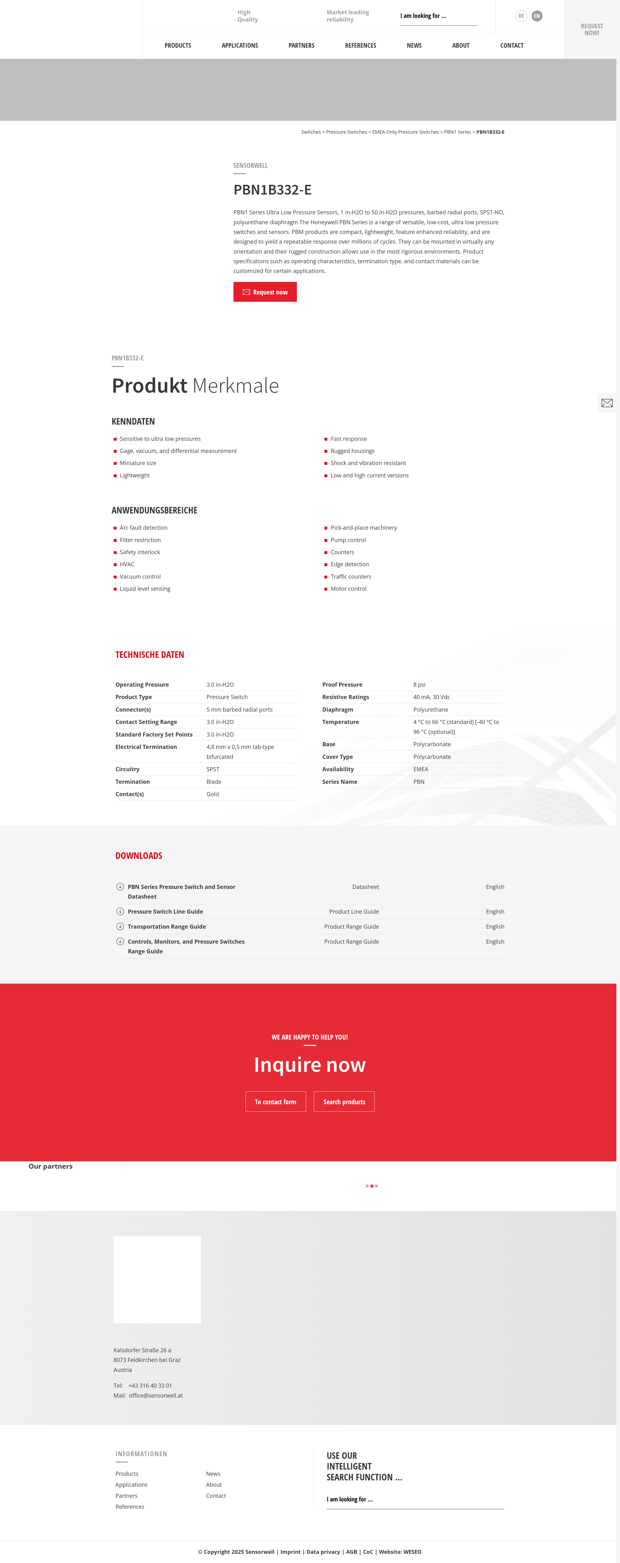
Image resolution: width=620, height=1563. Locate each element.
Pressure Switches (346, 131)
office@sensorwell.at (156, 1395)
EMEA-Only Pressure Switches (405, 131)
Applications (131, 1484)
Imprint (290, 1551)
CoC (368, 1551)
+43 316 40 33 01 (150, 1385)
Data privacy (323, 1551)
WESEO (412, 1551)
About (214, 1484)
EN (537, 16)
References (130, 1506)
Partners (127, 1496)
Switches (311, 131)
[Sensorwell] (71, 29)
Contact (216, 1496)
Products (127, 1473)
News (213, 1473)
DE (521, 16)
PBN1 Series (457, 131)
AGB (351, 1551)
